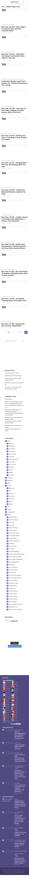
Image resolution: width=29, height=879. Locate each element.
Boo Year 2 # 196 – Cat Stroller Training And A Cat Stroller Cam (13, 299)
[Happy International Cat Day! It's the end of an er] (14, 637)
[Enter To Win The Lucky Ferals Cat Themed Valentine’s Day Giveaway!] (7, 785)
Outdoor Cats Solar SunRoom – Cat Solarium (20, 834)
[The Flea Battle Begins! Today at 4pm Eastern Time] (14, 625)
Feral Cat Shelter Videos (19, 828)
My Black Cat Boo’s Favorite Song (13, 375)
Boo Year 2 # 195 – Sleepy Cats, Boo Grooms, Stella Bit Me (13, 325)
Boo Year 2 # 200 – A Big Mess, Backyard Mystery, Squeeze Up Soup (13, 192)
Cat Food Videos (19, 812)
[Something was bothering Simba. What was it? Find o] (14, 635)
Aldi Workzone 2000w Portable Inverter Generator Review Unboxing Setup (20, 804)
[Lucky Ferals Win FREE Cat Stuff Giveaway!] (7, 745)
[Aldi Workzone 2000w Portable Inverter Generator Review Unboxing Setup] (7, 800)
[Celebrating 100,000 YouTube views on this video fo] (14, 640)
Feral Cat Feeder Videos (20, 851)
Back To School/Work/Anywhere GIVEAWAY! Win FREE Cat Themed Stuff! (20, 735)
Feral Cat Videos (5, 79)
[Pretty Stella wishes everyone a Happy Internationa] (14, 633)
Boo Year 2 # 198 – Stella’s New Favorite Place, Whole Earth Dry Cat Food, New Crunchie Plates (13, 246)
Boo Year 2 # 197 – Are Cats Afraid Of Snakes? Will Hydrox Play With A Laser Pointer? (14, 273)
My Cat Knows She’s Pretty (12, 373)
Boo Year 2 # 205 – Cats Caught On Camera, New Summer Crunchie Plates (13, 29)
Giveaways (17, 730)
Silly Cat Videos (18, 841)
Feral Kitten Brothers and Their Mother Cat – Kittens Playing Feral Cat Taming (14, 83)
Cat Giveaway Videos (20, 765)
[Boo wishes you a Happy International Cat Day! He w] (14, 631)
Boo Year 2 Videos (5, 24)
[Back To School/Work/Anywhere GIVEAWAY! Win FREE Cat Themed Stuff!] (7, 732)
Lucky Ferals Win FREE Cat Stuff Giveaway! (20, 746)
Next (26, 332)
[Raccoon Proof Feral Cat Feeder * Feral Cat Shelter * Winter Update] (7, 854)
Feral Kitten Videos (15, 79)
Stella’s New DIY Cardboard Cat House (19, 845)
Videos (12, 24)
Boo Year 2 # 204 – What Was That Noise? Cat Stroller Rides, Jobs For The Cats (13, 56)
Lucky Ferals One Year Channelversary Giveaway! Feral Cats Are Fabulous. (20, 758)
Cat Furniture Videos (20, 840)
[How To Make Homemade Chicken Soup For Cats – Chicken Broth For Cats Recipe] (7, 814)
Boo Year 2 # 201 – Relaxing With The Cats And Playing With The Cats (14, 165)
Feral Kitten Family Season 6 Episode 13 (14, 383)
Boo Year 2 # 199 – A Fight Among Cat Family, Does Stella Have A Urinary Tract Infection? (14, 219)
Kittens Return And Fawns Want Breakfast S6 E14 (13, 379)
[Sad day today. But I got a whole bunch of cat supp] (14, 629)
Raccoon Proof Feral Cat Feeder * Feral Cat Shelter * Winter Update (20, 860)
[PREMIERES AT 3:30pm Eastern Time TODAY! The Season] (14, 627)
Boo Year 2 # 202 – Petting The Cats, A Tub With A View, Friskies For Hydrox (14, 137)
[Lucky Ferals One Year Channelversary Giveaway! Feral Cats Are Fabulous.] (7, 755)
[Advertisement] (14, 356)
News (21, 730)
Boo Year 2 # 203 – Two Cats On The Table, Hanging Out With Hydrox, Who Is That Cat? (13, 110)
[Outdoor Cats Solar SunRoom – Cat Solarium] (7, 830)
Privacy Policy (20, 872)
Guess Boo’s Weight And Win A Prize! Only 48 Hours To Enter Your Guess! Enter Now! (20, 774)
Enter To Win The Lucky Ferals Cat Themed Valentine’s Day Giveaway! (20, 788)
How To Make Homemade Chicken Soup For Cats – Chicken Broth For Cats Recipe (20, 819)
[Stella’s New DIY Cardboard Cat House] (7, 843)
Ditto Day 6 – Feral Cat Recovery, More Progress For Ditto (13, 388)
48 (20, 332)
